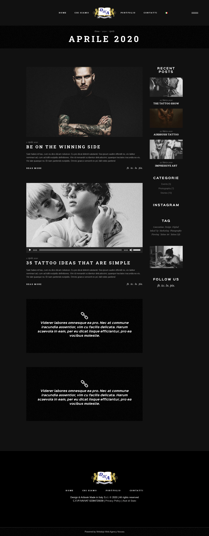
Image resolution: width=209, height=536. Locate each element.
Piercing (155, 234)
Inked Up (154, 230)
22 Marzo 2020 (166, 100)
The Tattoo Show (166, 103)
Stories (164, 193)
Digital (175, 227)
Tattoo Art (164, 234)
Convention (158, 227)
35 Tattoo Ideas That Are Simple (78, 263)
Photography (165, 188)
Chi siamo (89, 490)
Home (69, 490)
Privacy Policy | (114, 500)
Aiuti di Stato (129, 500)
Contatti (136, 490)
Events (164, 184)
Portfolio (113, 490)
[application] (84, 250)
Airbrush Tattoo (166, 134)
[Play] (30, 250)
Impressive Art (166, 165)
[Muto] (131, 250)
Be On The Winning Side (63, 146)
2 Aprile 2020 (32, 142)
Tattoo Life (175, 234)
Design (168, 227)
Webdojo (100, 531)
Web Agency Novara (114, 531)
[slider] (137, 249)
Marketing (164, 230)
